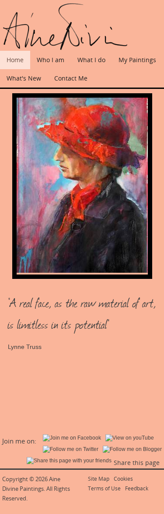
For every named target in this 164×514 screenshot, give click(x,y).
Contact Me (70, 78)
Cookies (123, 478)
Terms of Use (104, 488)
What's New (24, 78)
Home (15, 60)
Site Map (98, 478)
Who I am (50, 60)
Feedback (136, 488)
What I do (91, 60)
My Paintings (137, 60)
